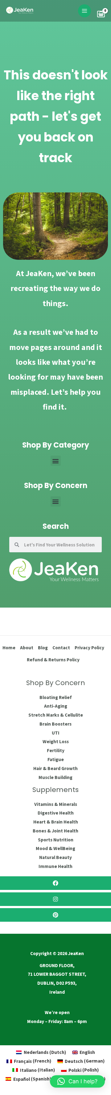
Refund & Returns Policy (53, 660)
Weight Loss (56, 741)
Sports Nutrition (55, 840)
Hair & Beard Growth (55, 768)
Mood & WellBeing (55, 848)
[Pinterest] (55, 915)
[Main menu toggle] (84, 10)
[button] (56, 461)
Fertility (55, 750)
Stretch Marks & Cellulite (55, 715)
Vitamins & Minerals (55, 804)
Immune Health (55, 866)
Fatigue (55, 759)
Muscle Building (55, 777)
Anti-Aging (55, 706)
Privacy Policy (89, 648)
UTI (56, 733)
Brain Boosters (55, 724)
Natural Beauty (55, 857)
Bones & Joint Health (55, 831)
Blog (43, 648)
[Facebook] (55, 883)
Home (8, 648)
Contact (61, 648)
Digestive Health (56, 813)
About (26, 648)
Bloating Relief (55, 697)
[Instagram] (55, 899)
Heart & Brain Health (55, 822)
